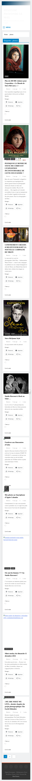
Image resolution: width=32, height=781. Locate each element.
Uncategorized (9, 697)
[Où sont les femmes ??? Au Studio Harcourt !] (16, 553)
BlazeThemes (16, 776)
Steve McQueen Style (12, 338)
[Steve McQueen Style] (16, 318)
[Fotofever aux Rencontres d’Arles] (4, 439)
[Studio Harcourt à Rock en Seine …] (16, 383)
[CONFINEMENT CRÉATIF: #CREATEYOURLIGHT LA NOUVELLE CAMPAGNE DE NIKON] (16, 234)
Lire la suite (8, 120)
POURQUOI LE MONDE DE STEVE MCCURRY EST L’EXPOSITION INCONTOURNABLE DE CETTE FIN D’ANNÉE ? (16, 168)
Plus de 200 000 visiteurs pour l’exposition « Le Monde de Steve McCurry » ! (16, 83)
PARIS (6, 76)
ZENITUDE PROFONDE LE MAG (13, 14)
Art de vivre (8, 240)
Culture (7, 159)
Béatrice (8, 89)
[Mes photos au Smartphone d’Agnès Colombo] (4, 491)
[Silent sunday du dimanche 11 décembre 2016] (16, 633)
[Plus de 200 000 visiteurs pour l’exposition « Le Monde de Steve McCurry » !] (16, 61)
